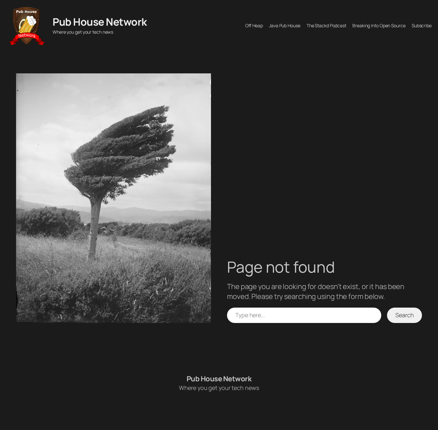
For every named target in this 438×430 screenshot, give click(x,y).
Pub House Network (100, 22)
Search (404, 315)
